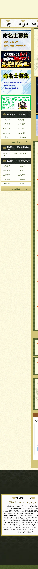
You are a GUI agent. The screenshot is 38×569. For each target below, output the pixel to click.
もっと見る (16, 142)
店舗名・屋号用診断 (23, 25)
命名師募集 (9, 25)
